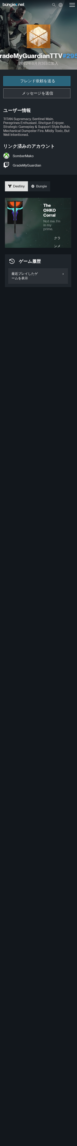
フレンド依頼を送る (37, 81)
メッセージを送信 (37, 93)
